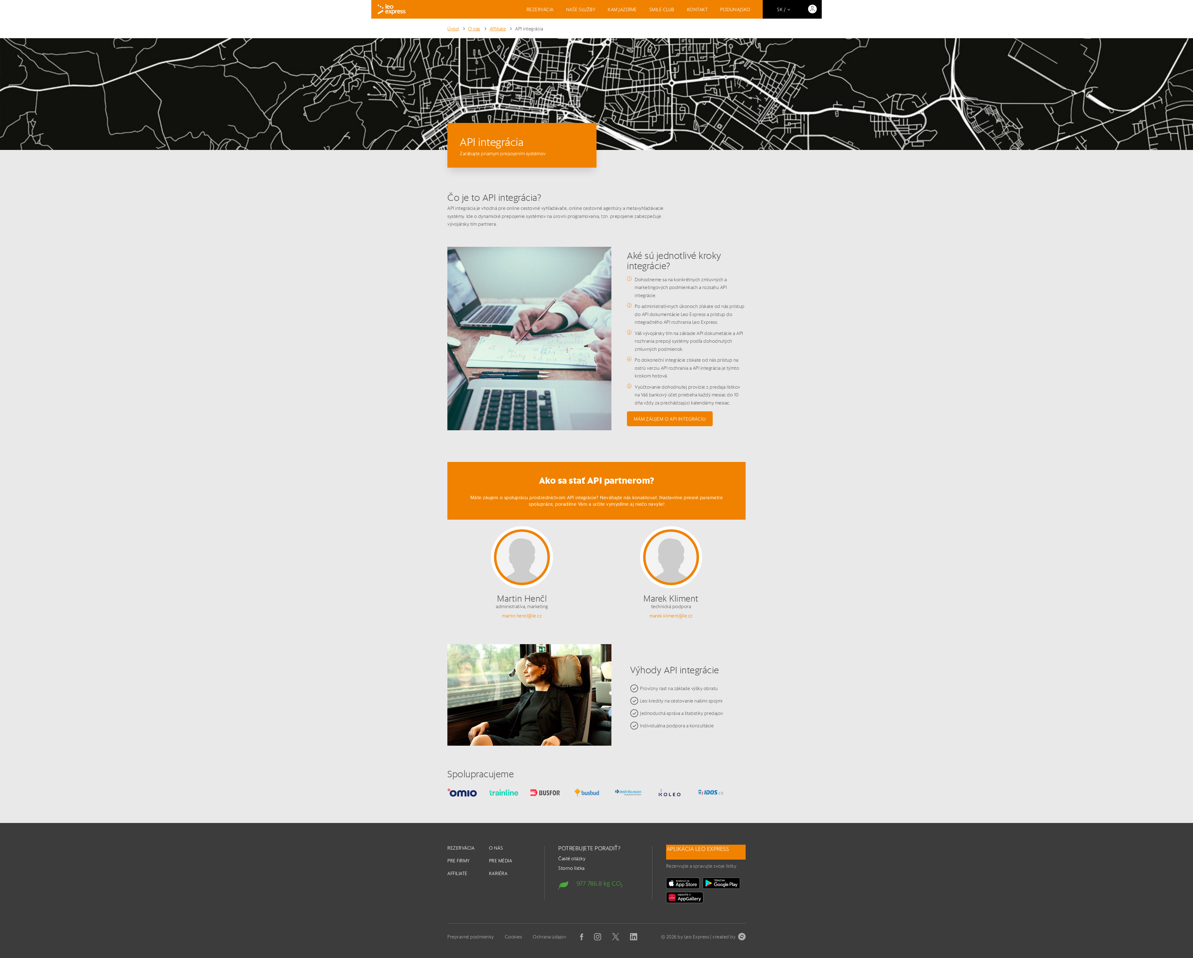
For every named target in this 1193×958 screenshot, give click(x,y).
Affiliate (498, 28)
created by (724, 937)
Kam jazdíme (622, 9)
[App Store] (683, 883)
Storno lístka (571, 868)
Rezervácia (540, 9)
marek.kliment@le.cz (671, 616)
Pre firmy (458, 861)
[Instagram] (597, 936)
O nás (474, 28)
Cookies (513, 937)
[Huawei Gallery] (684, 897)
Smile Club (661, 9)
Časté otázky (571, 858)
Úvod (453, 28)
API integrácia (529, 28)
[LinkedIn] (633, 936)
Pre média (500, 861)
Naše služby (581, 9)
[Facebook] (581, 936)
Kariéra (498, 873)
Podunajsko (735, 9)
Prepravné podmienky (470, 937)
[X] (615, 936)
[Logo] (391, 9)
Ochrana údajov (549, 937)
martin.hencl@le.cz (522, 616)
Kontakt (697, 9)
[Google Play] (721, 883)
